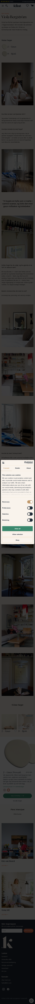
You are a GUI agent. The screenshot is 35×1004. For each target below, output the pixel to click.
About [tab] (29, 468)
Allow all (17, 528)
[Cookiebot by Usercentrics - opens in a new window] (25, 462)
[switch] (30, 507)
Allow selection (17, 534)
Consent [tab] (6, 468)
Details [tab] (17, 468)
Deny (17, 540)
